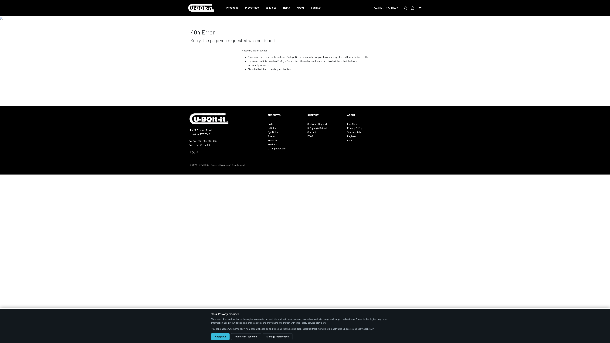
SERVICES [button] (271, 7)
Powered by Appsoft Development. (228, 165)
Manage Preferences (277, 336)
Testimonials (354, 132)
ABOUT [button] (301, 7)
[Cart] (420, 8)
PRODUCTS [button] (232, 7)
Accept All (220, 336)
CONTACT (316, 7)
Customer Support (317, 123)
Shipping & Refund (317, 128)
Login (350, 140)
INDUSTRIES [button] (252, 7)
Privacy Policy (354, 128)
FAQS (310, 136)
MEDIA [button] (287, 7)
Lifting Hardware (276, 148)
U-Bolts (272, 128)
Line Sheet (352, 123)
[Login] (412, 8)
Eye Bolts (273, 132)
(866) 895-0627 (387, 8)
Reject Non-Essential (246, 336)
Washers (272, 144)
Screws (272, 136)
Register (351, 136)
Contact (311, 132)
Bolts (270, 123)
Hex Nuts (273, 140)
